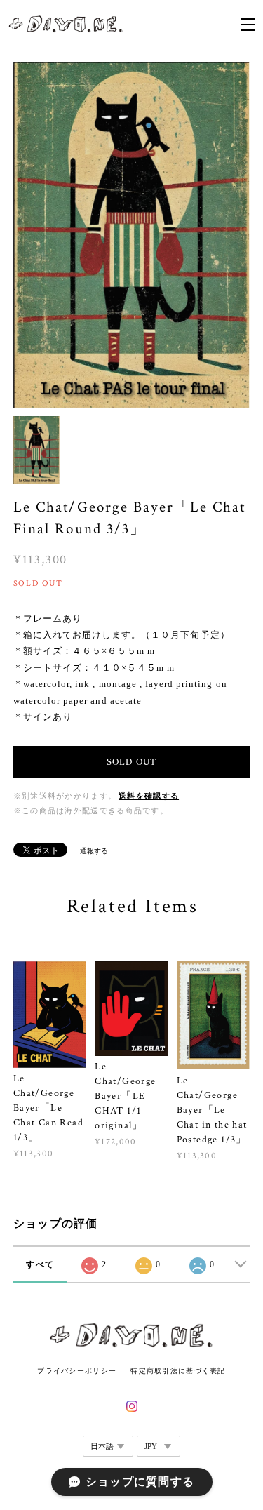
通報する (94, 851)
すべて (40, 1264)
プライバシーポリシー (76, 1371)
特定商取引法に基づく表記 (177, 1371)
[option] (131, 235)
